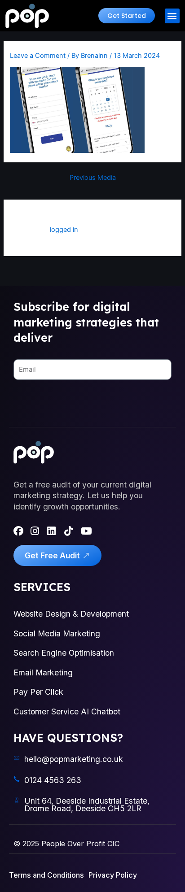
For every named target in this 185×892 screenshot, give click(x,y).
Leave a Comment (38, 56)
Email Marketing (43, 672)
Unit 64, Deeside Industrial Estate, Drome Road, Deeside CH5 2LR (87, 805)
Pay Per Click (38, 691)
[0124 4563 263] (16, 779)
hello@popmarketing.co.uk (73, 759)
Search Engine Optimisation (63, 652)
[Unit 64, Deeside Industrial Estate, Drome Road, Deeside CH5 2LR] (16, 800)
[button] (126, 15)
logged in (64, 230)
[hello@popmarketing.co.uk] (16, 758)
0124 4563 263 (52, 780)
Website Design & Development (71, 613)
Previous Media (93, 177)
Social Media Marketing (56, 633)
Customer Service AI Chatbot (66, 711)
